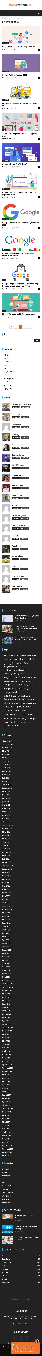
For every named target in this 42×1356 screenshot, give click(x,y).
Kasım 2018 (6, 1054)
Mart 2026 (6, 758)
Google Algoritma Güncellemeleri (14, 670)
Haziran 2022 (7, 909)
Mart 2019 (6, 1041)
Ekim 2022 (6, 896)
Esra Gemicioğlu (18, 505)
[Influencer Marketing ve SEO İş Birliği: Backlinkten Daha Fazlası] (7, 629)
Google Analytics (10, 677)
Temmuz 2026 (7, 744)
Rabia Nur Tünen (18, 526)
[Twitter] (27, 1338)
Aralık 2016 (6, 1132)
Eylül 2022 (6, 899)
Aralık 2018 (6, 1051)
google (9, 662)
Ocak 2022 (6, 926)
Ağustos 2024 (7, 822)
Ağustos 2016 (7, 1145)
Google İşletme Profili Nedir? (14, 164)
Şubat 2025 (6, 802)
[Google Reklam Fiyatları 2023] (21, 63)
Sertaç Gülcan (17, 556)
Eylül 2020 (6, 980)
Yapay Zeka (8, 389)
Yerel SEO (7, 726)
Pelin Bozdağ (17, 546)
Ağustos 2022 (7, 903)
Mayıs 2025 (6, 791)
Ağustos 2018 (7, 1065)
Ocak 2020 (6, 1007)
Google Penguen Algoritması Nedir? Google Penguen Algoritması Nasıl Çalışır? (21, 285)
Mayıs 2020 (6, 994)
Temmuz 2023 (7, 866)
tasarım (6, 722)
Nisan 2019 (6, 1038)
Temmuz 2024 (7, 825)
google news (28, 689)
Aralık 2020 (6, 970)
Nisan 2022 (6, 916)
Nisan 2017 (6, 1118)
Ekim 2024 (6, 815)
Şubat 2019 (6, 1044)
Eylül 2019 (6, 1021)
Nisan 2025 (6, 795)
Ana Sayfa (5, 18)
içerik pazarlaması (10, 707)
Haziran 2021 (7, 950)
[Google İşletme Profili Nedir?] (21, 152)
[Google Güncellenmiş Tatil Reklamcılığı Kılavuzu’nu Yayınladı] (21, 241)
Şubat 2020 (6, 1004)
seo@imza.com (24, 1323)
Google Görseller (24, 681)
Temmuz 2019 (7, 1027)
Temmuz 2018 (7, 1068)
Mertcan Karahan (19, 586)
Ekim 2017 (6, 1098)
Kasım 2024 (6, 812)
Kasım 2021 (6, 933)
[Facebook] (15, 1338)
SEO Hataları (17, 718)
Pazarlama (6, 189)
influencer (7, 703)
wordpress (15, 722)
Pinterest (17, 710)
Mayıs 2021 (6, 953)
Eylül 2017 (6, 1102)
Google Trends (31, 699)
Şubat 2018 (6, 1085)
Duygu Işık (16, 414)
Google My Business (13, 688)
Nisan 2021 (6, 957)
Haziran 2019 (7, 1031)
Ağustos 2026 (7, 741)
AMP (6, 655)
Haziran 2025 (7, 788)
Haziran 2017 (7, 1112)
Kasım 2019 (6, 1014)
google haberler (31, 685)
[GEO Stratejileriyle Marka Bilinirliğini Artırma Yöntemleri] (7, 640)
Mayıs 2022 (6, 913)
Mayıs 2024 (6, 832)
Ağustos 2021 (7, 943)
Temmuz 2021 (7, 947)
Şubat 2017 (6, 1125)
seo (30, 714)
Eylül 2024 (6, 818)
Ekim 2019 (6, 1017)
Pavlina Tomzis (18, 475)
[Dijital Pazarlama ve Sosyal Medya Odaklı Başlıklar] (7, 618)
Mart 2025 (6, 798)
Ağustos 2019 (7, 1024)
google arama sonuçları (11, 681)
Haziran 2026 (7, 748)
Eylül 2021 (6, 940)
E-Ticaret (5, 43)
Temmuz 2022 (7, 906)
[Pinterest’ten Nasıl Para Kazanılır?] (7, 1240)
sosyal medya (29, 718)
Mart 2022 (6, 920)
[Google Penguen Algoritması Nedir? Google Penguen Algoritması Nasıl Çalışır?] (21, 272)
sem (17, 715)
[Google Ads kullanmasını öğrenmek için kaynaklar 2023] (21, 180)
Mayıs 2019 (6, 1034)
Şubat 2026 (6, 761)
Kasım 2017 (6, 1095)
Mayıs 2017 (6, 1115)
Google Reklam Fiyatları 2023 (14, 75)
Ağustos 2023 (7, 862)
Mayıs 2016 (6, 1156)
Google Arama (27, 677)
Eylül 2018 (6, 1061)
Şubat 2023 (6, 882)
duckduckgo (13, 659)
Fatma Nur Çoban (19, 516)
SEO (4, 130)
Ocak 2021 (6, 967)
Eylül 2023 (6, 859)
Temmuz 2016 (7, 1149)
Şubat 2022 (6, 923)
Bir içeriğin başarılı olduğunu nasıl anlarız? (19, 314)
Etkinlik (6, 358)
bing (18, 655)
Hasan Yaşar (17, 495)
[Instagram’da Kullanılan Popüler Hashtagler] (7, 1229)
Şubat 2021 (6, 963)
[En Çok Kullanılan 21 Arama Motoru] (7, 1216)
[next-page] (30, 327)
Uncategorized (9, 378)
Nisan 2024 (6, 835)
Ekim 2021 (6, 936)
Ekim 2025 (6, 775)
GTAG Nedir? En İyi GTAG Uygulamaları (18, 47)
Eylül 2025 (6, 778)
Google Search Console (17, 696)
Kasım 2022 (6, 893)
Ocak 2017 (6, 1129)
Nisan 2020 (6, 997)
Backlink (12, 655)
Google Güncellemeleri (14, 684)
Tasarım (7, 375)
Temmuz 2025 (7, 785)
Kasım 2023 (6, 852)
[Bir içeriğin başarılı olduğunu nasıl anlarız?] (21, 302)
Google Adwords (11, 666)
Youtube (15, 725)
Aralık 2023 (6, 849)
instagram (31, 703)
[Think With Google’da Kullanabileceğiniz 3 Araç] (21, 122)
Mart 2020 (6, 1000)
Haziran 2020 (7, 990)
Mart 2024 (6, 839)
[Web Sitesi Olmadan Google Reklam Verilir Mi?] (21, 91)
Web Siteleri (8, 382)
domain (6, 659)
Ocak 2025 (6, 805)
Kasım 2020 (6, 973)
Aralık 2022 (6, 889)
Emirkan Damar (18, 455)
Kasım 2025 (6, 771)
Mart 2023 (6, 879)
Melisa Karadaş (18, 485)
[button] (3, 13)
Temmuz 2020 (7, 987)
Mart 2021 (6, 960)
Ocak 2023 (6, 886)
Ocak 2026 (6, 764)
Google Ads (22, 663)
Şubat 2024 (6, 842)
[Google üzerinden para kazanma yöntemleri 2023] (21, 211)
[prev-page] (11, 327)
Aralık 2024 (6, 808)
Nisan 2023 (6, 876)
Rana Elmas (16, 425)
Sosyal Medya (9, 372)
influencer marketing (18, 703)
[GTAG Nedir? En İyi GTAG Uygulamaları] (21, 35)
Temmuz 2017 (7, 1108)
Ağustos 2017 (7, 1105)
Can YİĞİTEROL (18, 465)
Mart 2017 (6, 1122)
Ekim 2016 (6, 1139)
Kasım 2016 (6, 1135)
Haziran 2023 (7, 869)
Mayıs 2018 (6, 1075)
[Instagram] (21, 1338)
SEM (5, 365)
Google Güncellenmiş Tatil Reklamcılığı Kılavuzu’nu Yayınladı (18, 254)
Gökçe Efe (16, 566)
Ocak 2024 (6, 845)
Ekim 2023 (6, 855)
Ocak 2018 (6, 1088)
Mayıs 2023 (6, 872)
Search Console (9, 715)
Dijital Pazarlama (28, 655)
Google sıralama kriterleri (14, 699)
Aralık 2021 (6, 930)
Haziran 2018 (7, 1071)
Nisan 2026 (6, 754)
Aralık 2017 (6, 1092)
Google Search (10, 692)
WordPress (8, 385)
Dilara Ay (5, 49)
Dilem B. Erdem (18, 576)
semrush (23, 715)
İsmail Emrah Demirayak (22, 404)
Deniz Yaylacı (6, 138)
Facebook (30, 659)
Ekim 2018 (6, 1058)
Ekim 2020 (6, 977)
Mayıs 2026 (6, 751)
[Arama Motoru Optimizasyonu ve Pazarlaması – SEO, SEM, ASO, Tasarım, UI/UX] (21, 5)
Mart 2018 (6, 1081)
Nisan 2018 (6, 1078)
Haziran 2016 (7, 1152)
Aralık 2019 (6, 1011)
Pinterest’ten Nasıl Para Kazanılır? (27, 1237)
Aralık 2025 (6, 768)
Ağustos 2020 (7, 984)
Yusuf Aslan (17, 536)
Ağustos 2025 (7, 781)
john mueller (24, 706)
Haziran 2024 (7, 828)
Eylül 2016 (6, 1142)
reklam (24, 710)
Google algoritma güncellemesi (16, 673)
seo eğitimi (8, 718)
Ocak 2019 (6, 1048)
